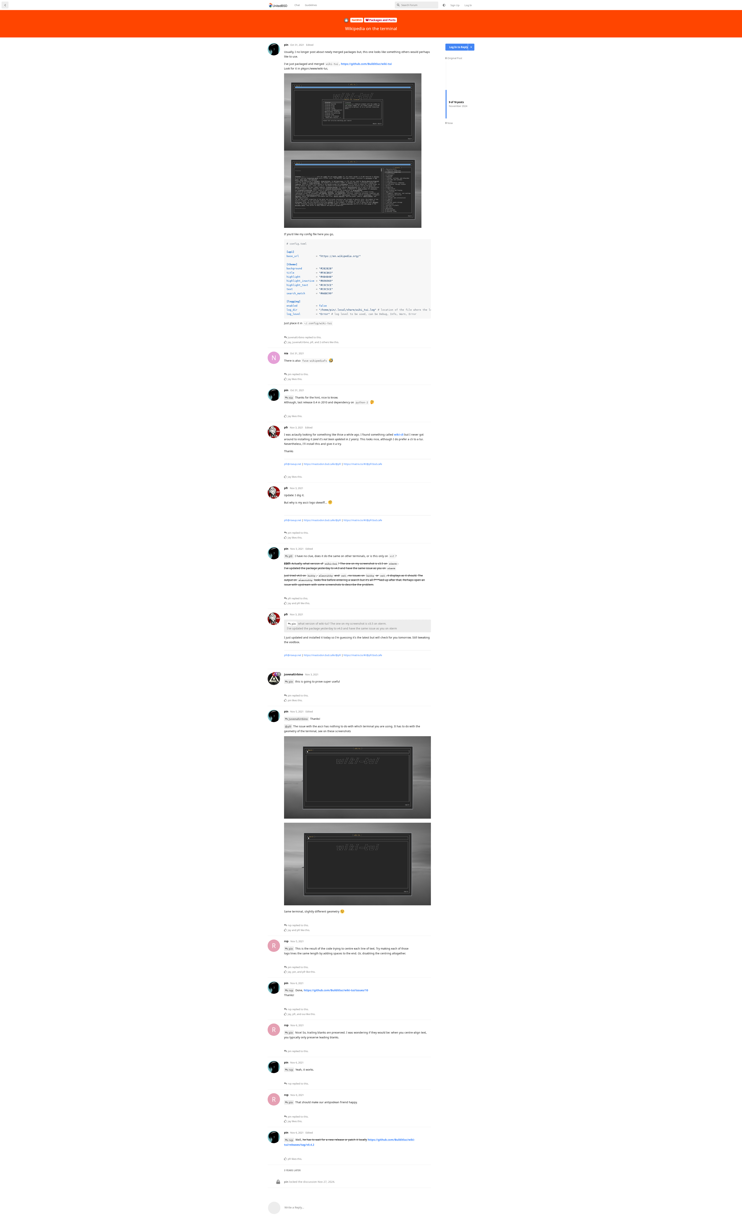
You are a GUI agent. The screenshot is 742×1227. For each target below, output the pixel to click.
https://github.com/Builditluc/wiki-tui (366, 64)
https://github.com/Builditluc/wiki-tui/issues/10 (336, 990)
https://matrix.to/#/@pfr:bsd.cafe (363, 464)
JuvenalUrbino (298, 719)
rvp (291, 990)
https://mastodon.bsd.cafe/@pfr (322, 464)
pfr (291, 556)
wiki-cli (398, 434)
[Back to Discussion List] (5, 5)
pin (294, 624)
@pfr (288, 726)
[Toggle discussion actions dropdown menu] (471, 47)
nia (291, 397)
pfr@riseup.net (292, 464)
